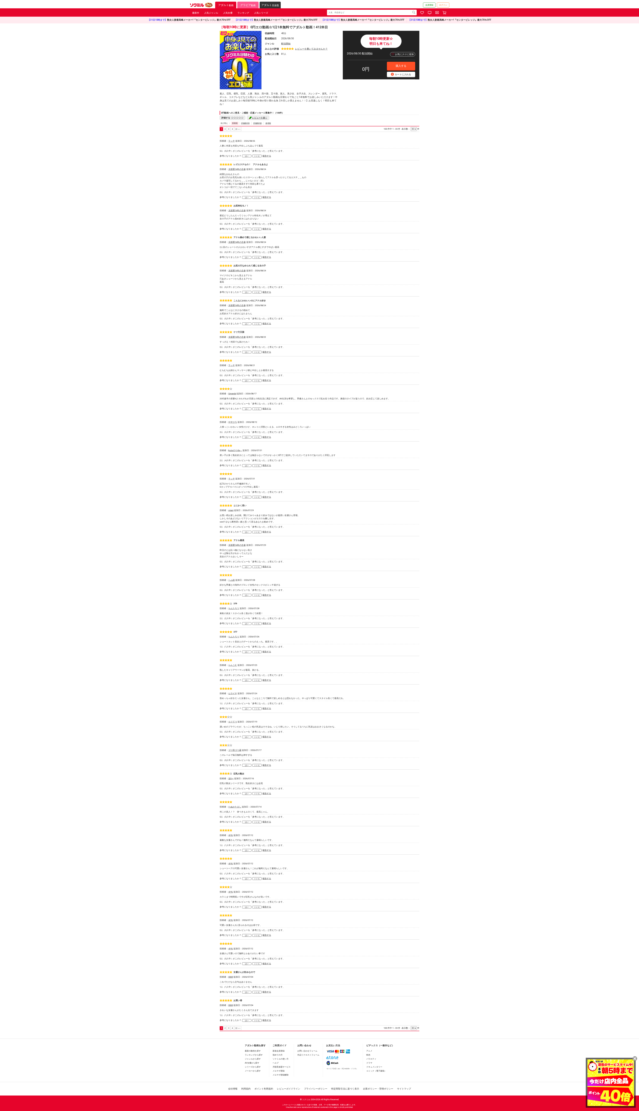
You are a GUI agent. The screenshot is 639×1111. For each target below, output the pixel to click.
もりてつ (232, 721)
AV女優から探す (252, 1063)
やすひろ (232, 422)
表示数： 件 (410, 129)
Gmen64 (232, 393)
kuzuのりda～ (235, 450)
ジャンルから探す (253, 1059)
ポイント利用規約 (263, 1088)
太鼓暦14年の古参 (237, 169)
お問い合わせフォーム (307, 1051)
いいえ (257, 156)
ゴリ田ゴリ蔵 (234, 750)
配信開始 (286, 43)
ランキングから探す (254, 1055)
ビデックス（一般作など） (380, 1045)
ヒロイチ (232, 693)
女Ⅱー (231, 778)
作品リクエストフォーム (308, 1055)
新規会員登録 (279, 1051)
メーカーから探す (253, 1071)
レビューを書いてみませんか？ (311, 48)
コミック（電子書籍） (376, 1071)
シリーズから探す (253, 1067)
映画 (368, 1055)
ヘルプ (276, 1063)
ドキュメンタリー (374, 1067)
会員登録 (429, 5)
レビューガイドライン (288, 1088)
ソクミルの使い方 (281, 1059)
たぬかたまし (234, 807)
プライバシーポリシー (315, 1088)
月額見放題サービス (282, 1067)
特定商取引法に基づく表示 (345, 1088)
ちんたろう (233, 608)
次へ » (237, 129)
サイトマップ (404, 1088)
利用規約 (246, 1088)
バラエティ (371, 1059)
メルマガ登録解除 (281, 1075)
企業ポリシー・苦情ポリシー (378, 1088)
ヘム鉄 (231, 580)
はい (247, 156)
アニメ (369, 1051)
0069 (230, 977)
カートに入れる (401, 74)
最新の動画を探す (253, 1051)
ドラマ (369, 1063)
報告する (266, 156)
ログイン (443, 5)
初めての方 (278, 1055)
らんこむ (232, 665)
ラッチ (231, 141)
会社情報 (232, 1088)
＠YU (230, 835)
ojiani (230, 510)
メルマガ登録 (279, 1071)
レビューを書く (259, 118)
